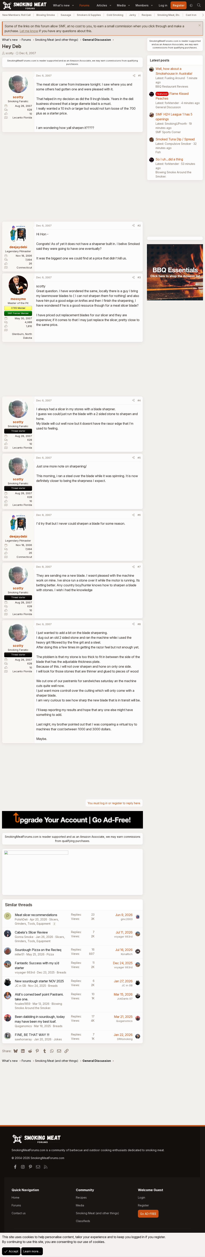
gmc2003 (127, 919)
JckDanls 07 (125, 998)
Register (143, 1205)
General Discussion (168, 107)
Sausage (66, 14)
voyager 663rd (123, 936)
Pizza (50, 954)
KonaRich (127, 954)
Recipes (147, 14)
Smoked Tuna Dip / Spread (175, 139)
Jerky (132, 14)
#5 (139, 457)
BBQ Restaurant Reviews (172, 86)
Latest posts (159, 60)
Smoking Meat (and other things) (97, 1213)
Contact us (19, 1213)
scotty (10, 53)
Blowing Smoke (45, 14)
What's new (61, 5)
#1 (139, 75)
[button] (73, 5)
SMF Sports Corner (168, 132)
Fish (158, 152)
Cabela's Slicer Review (31, 932)
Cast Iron (191, 14)
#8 (139, 624)
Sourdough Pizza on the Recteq (38, 950)
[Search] (199, 5)
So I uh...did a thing (169, 159)
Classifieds (83, 1221)
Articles (102, 5)
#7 (139, 566)
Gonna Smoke (24, 937)
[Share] (134, 75)
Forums (84, 5)
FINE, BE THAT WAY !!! (32, 1035)
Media (121, 5)
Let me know (29, 31)
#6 (139, 514)
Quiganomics (23, 1026)
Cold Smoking (115, 14)
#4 (139, 400)
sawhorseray (23, 1039)
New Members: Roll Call (16, 14)
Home (15, 1197)
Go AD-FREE (148, 1213)
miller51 (19, 954)
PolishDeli (21, 919)
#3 (139, 277)
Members (142, 5)
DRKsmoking (125, 1039)
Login (141, 1197)
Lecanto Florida (22, 117)
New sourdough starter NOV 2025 (39, 981)
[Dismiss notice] (199, 26)
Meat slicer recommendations (36, 915)
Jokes (58, 1039)
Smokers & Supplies (89, 14)
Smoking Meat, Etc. (168, 14)
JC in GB (20, 985)
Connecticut (24, 267)
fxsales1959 (22, 1003)
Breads (61, 972)
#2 (139, 225)
